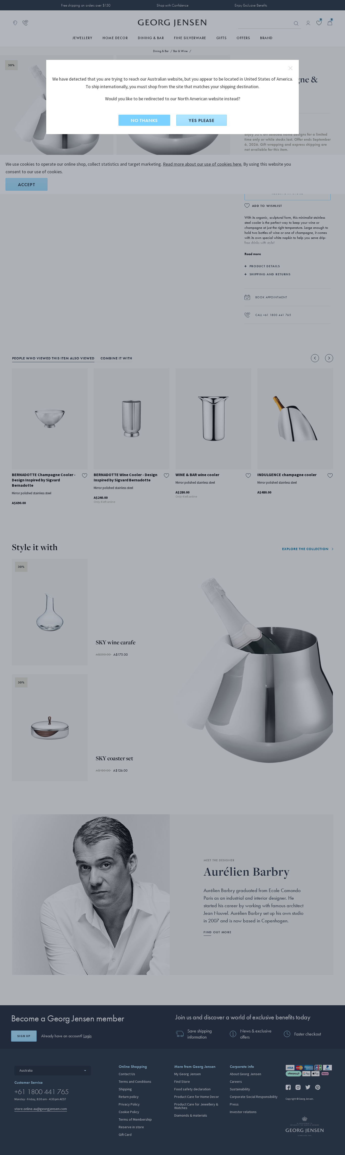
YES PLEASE (201, 120)
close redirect (290, 68)
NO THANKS (144, 120)
